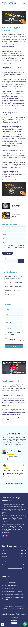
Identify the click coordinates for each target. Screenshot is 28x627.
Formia (12, 614)
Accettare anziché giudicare (12, 294)
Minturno (8, 614)
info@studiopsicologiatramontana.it (13, 591)
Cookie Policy (14, 623)
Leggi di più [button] (6, 476)
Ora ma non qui (16, 205)
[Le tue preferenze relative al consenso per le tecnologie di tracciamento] (2, 624)
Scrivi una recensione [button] (14, 459)
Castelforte (17, 614)
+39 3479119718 (8, 585)
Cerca (5, 258)
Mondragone (15, 613)
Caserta (10, 613)
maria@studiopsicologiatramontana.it (13, 597)
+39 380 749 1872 (8, 588)
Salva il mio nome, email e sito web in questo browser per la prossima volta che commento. (14, 247)
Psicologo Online (14, 617)
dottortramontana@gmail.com (11, 594)
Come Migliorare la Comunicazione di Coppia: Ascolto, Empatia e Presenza (14, 278)
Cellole (20, 613)
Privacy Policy (14, 620)
